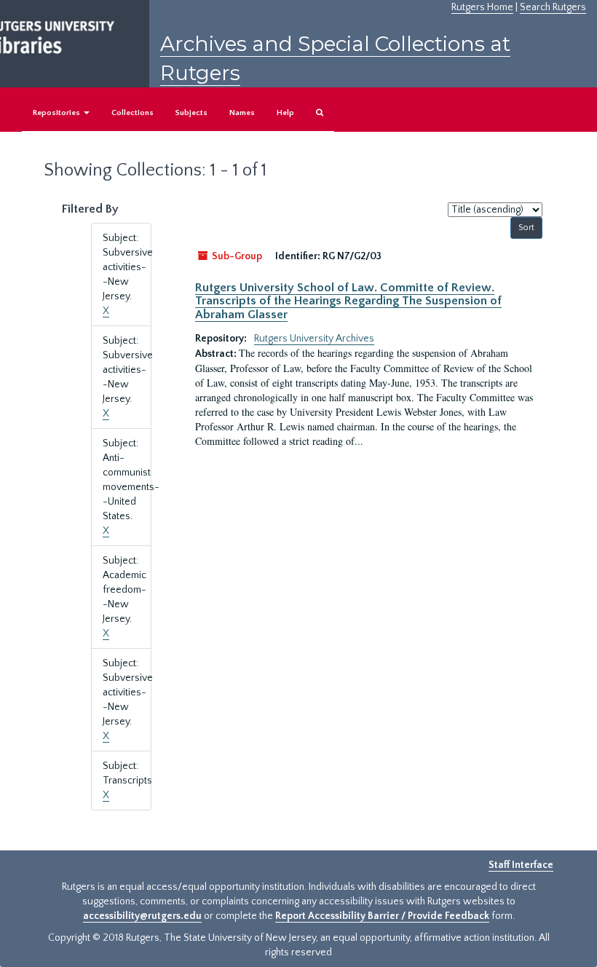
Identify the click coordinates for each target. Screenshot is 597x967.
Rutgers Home (482, 7)
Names (242, 112)
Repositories (57, 112)
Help (285, 112)
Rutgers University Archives (314, 338)
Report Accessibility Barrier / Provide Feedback (382, 916)
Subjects (191, 112)
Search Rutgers (553, 7)
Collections (132, 112)
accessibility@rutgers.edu (142, 916)
